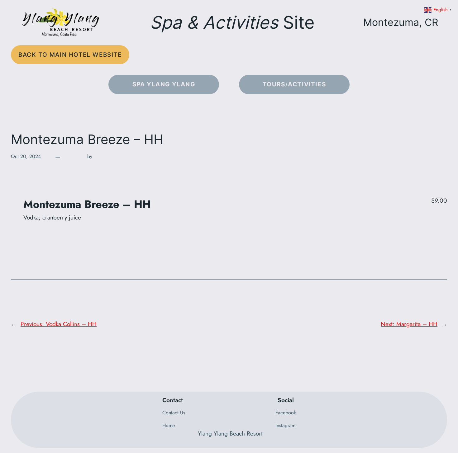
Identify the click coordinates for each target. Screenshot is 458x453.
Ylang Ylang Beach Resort (230, 433)
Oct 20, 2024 (26, 156)
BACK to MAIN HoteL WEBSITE (70, 54)
